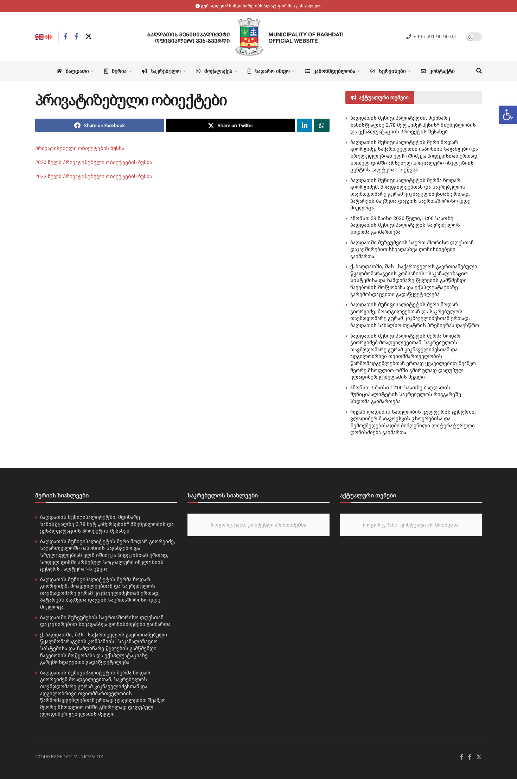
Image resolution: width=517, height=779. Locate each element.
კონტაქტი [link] (442, 71)
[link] (508, 115)
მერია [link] (119, 71)
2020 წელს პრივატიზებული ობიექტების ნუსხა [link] (93, 162)
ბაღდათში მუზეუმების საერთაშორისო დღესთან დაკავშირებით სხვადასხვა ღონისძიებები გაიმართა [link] (412, 249)
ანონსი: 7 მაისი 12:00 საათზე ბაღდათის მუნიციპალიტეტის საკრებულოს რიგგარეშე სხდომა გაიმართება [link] (405, 394)
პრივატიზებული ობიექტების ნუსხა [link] (79, 148)
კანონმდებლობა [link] (334, 71)
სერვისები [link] (392, 71)
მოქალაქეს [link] (218, 71)
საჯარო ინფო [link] (272, 71)
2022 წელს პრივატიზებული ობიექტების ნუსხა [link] (93, 176)
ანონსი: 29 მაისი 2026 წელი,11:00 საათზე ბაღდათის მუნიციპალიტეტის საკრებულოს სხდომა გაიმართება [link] (405, 225)
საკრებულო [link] (166, 71)
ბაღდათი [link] (77, 71)
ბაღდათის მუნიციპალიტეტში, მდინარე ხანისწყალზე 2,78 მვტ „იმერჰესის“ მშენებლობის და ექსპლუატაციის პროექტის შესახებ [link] (413, 124)
